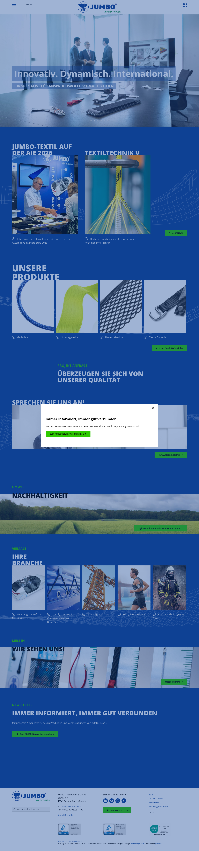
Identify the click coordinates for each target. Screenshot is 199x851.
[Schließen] (153, 408)
